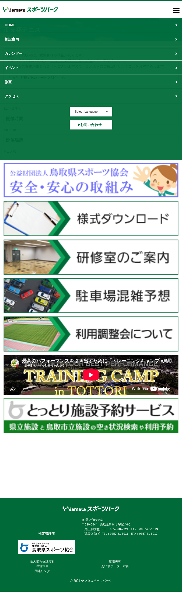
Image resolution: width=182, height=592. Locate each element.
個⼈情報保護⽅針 (42, 561)
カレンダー (14, 53)
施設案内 (12, 39)
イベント (12, 68)
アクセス (12, 96)
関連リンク (42, 571)
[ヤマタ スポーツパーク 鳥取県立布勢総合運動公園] (30, 9)
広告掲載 (115, 561)
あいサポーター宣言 (115, 566)
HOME (10, 25)
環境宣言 (42, 566)
